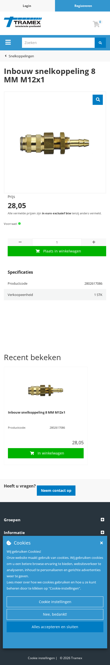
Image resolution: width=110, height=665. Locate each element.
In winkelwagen (51, 453)
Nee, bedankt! (55, 614)
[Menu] (8, 42)
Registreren (83, 6)
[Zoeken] (100, 43)
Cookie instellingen (55, 601)
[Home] (23, 22)
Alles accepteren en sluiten (55, 626)
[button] (55, 520)
